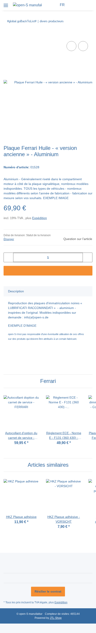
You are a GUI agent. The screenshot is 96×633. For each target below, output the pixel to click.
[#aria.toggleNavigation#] (6, 4)
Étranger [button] (9, 239)
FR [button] (62, 5)
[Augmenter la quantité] (87, 257)
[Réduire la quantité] (8, 257)
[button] (54, 4)
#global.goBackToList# (21, 21)
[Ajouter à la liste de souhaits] (83, 46)
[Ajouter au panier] (7, 35)
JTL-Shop (56, 618)
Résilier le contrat (48, 591)
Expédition (39, 218)
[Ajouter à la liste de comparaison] (71, 46)
